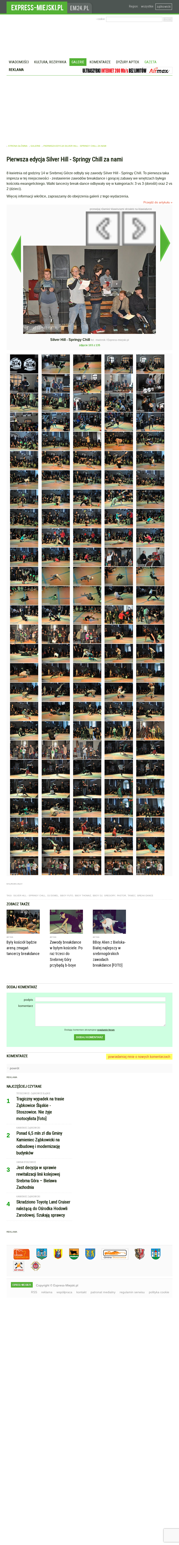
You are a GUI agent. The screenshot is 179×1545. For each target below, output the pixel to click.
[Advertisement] (89, 108)
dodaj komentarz (89, 1037)
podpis (28, 999)
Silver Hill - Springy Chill (29, 895)
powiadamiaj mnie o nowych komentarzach (139, 1056)
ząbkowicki (164, 6)
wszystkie (147, 6)
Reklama (16, 69)
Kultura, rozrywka (50, 62)
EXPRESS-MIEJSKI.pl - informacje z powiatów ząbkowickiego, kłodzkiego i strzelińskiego (37, 7)
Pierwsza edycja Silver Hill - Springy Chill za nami (74, 146)
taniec (132, 895)
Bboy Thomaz (83, 895)
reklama (46, 1292)
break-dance (145, 895)
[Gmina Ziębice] (152, 1259)
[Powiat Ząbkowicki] (18, 1259)
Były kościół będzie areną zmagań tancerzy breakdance (23, 948)
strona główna (18, 146)
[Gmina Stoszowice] (111, 1259)
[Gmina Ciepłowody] (71, 1259)
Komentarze (100, 62)
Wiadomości (19, 62)
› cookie (100, 19)
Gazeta (151, 62)
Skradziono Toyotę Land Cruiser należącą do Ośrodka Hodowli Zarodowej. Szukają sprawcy (43, 1208)
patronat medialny (103, 1292)
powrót (14, 1068)
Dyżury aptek (127, 62)
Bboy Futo (66, 895)
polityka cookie (159, 1292)
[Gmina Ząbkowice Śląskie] (38, 1259)
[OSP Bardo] (32, 1270)
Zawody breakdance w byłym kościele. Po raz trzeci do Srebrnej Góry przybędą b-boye (66, 953)
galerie (35, 146)
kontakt (81, 1292)
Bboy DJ (97, 895)
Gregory (109, 895)
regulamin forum (106, 1030)
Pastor (121, 895)
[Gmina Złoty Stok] (136, 1259)
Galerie (78, 62)
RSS (34, 1292)
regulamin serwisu (132, 1292)
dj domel (53, 895)
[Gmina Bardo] (55, 1259)
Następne (165, 243)
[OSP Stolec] (15, 1271)
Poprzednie (16, 254)
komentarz (25, 1006)
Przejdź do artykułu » (157, 202)
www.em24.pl (80, 6)
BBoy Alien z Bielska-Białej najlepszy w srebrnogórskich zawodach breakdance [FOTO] (109, 953)
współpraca (64, 1292)
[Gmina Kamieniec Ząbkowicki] (87, 1259)
